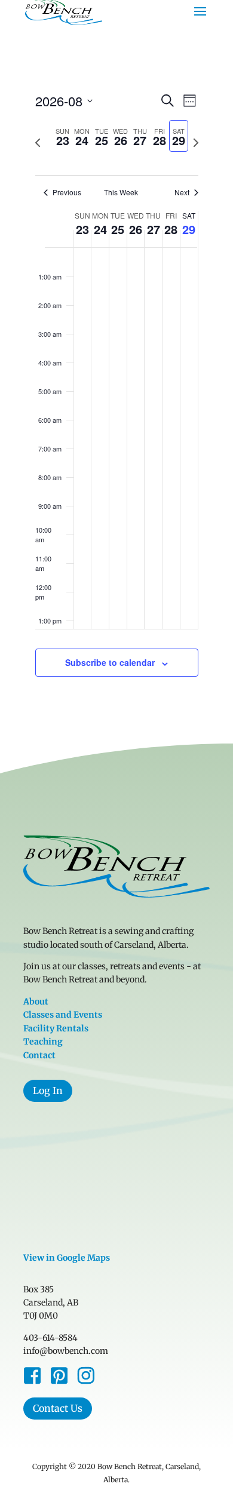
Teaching (43, 1041)
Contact (39, 1055)
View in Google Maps (66, 1257)
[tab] (62, 136)
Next (181, 192)
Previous (67, 192)
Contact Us (57, 1408)
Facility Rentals (55, 1028)
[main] (116, 398)
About (35, 1001)
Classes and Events (62, 1014)
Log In (48, 1090)
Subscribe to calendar (110, 662)
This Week (121, 192)
